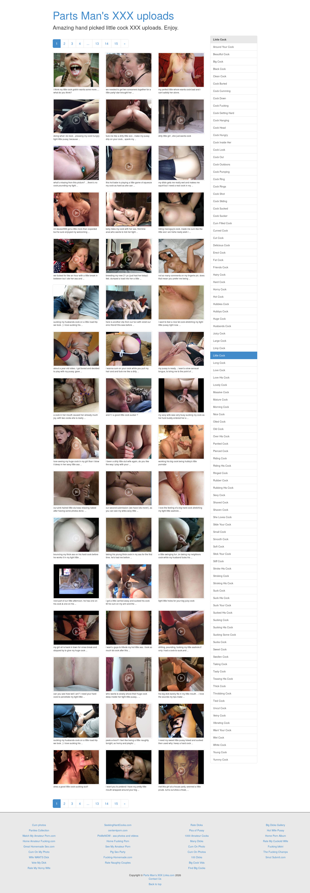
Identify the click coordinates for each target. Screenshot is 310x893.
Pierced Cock (220, 451)
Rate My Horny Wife (39, 868)
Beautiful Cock (221, 54)
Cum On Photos (197, 852)
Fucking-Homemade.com (118, 857)
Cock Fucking (221, 105)
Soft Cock (218, 546)
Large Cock (219, 340)
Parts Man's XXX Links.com (159, 875)
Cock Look (219, 149)
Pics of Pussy (196, 830)
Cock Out (218, 157)
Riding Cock (220, 458)
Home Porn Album (275, 835)
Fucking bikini (275, 846)
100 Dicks (196, 857)
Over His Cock (221, 436)
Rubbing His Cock (223, 487)
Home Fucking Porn (118, 841)
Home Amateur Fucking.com (39, 841)
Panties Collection (39, 830)
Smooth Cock (220, 539)
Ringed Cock (220, 473)
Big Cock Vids (197, 862)
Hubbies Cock (221, 304)
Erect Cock (219, 252)
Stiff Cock (218, 561)
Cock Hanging (221, 120)
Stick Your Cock (222, 554)
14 (106, 43)
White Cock (219, 745)
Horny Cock (219, 289)
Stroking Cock (221, 576)
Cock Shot (219, 194)
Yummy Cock (220, 759)
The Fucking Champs (275, 852)
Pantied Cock (220, 443)
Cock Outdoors (221, 164)
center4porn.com (118, 830)
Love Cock (219, 370)
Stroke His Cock (222, 568)
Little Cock (219, 355)
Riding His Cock (222, 465)
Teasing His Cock (223, 678)
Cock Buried (220, 83)
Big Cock (218, 61)
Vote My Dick (39, 862)
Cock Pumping (221, 171)
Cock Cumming (222, 91)
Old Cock (218, 429)
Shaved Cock (220, 502)
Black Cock (219, 69)
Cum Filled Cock (222, 223)
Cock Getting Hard (223, 113)
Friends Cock (220, 267)
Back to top (155, 884)
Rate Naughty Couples (118, 862)
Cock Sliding (220, 201)
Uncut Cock (219, 708)
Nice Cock (219, 414)
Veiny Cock (219, 715)
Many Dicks (196, 841)
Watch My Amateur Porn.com (39, 835)
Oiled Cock (219, 421)
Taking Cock (220, 664)
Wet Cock (218, 737)
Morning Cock (221, 407)
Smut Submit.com (276, 857)
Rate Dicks (197, 825)
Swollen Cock (220, 656)
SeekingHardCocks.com (117, 825)
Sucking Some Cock (224, 634)
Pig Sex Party (117, 852)
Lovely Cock (220, 385)
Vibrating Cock (221, 723)
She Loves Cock (222, 517)
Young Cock (220, 752)
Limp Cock (219, 348)
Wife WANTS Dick (39, 857)
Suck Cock (219, 590)
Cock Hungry (220, 135)
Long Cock (219, 363)
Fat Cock (218, 260)
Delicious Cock (221, 245)
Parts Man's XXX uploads (113, 15)
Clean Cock (219, 76)
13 (97, 43)
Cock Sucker (220, 216)
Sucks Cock (219, 642)
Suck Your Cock (222, 605)
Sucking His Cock (223, 627)
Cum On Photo (196, 846)
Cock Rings (219, 186)
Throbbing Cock (222, 693)
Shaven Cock (220, 509)
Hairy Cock (219, 274)
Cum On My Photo (39, 852)
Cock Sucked (220, 208)
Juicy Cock (219, 333)
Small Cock (219, 532)
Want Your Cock (222, 730)
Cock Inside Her (222, 142)
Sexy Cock (219, 495)
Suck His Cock (221, 598)
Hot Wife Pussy (275, 830)
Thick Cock (219, 686)
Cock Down (219, 98)
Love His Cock (221, 377)
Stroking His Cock (223, 583)
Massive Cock (221, 392)
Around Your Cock (223, 47)
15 (116, 43)
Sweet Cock (220, 649)
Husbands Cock (222, 326)
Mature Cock (220, 399)
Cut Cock (218, 238)
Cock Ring (219, 179)
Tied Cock (219, 701)
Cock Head (219, 127)
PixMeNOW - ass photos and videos (117, 835)
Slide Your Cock (222, 524)
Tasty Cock (219, 671)
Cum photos (39, 825)
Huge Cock (219, 318)
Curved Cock (220, 230)
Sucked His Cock (222, 612)
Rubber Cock (220, 480)
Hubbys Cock (220, 311)
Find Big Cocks (196, 868)
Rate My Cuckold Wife (275, 841)
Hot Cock (218, 296)
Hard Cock (219, 282)
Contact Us (155, 878)
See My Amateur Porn (117, 846)
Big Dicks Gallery (275, 825)
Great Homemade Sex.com (39, 846)
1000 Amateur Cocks (197, 835)
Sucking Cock (221, 620)
